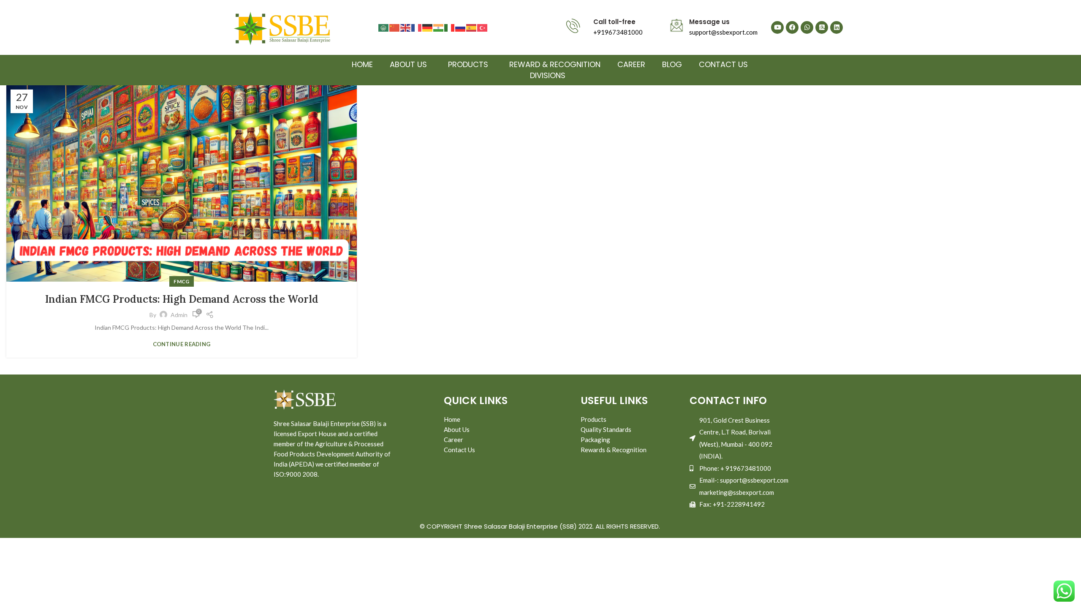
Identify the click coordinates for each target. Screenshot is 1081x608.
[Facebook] (792, 27)
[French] (416, 27)
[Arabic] (383, 27)
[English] (405, 27)
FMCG (181, 281)
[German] (427, 27)
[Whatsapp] (807, 27)
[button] (410, 64)
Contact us (723, 64)
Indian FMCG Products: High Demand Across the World (181, 299)
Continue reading (182, 344)
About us (408, 64)
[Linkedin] (836, 27)
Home (362, 64)
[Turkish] (482, 27)
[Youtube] (777, 27)
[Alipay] (821, 27)
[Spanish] (471, 27)
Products (468, 64)
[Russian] (460, 27)
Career (631, 64)
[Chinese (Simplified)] (394, 27)
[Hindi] (438, 27)
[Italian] (449, 27)
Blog (672, 64)
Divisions (547, 75)
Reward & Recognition (554, 64)
